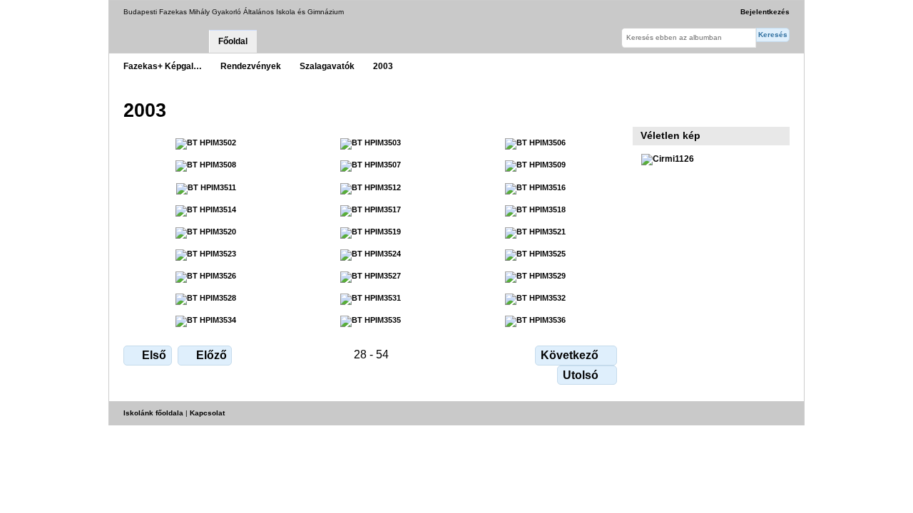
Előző (211, 355)
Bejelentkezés (765, 12)
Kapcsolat (207, 413)
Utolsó (580, 375)
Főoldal (233, 41)
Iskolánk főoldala (153, 413)
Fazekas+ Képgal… (162, 66)
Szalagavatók (327, 66)
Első (154, 355)
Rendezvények (250, 66)
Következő (569, 355)
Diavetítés (648, 109)
